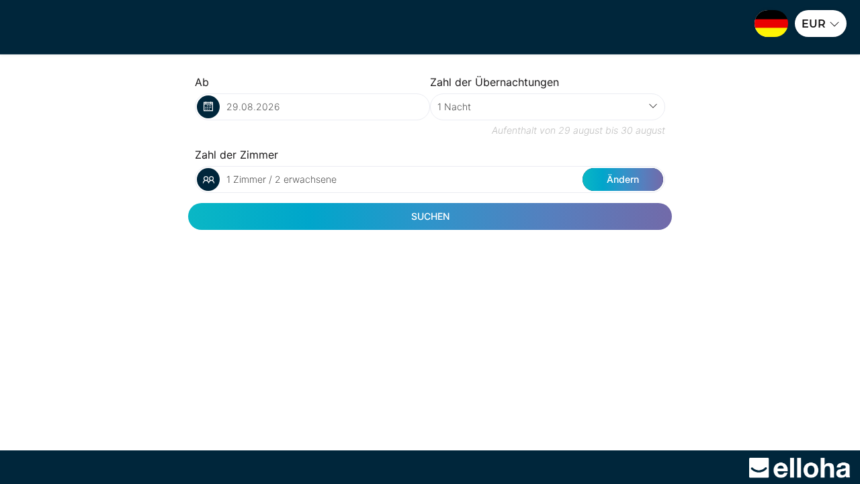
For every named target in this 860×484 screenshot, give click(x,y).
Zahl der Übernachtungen (494, 82)
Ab (202, 82)
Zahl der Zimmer (236, 154)
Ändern (623, 179)
